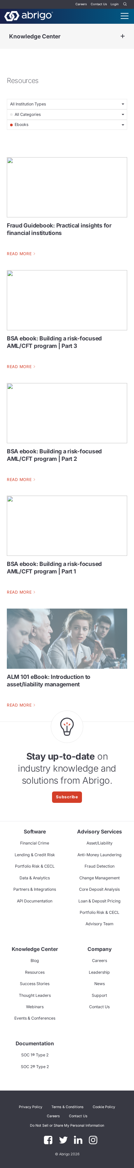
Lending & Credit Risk (35, 854)
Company (99, 949)
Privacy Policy (30, 1107)
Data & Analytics (35, 877)
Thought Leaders (35, 995)
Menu (124, 16)
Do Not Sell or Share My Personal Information (67, 1125)
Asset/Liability (100, 843)
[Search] (125, 4)
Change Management (99, 877)
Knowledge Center (34, 36)
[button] (67, 1125)
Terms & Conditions (67, 1107)
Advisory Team (100, 923)
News (99, 983)
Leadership (99, 972)
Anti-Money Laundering (99, 854)
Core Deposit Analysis (99, 889)
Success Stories (34, 983)
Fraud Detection (99, 866)
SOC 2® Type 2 (35, 1066)
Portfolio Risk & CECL (35, 866)
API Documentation (34, 901)
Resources (35, 972)
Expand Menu (122, 36)
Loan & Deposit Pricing (99, 901)
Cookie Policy (104, 1107)
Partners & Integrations (34, 889)
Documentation (35, 1043)
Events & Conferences (34, 1018)
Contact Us (99, 4)
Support (99, 995)
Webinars (35, 1006)
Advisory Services (99, 832)
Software (35, 832)
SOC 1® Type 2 (34, 1054)
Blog (35, 960)
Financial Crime (34, 843)
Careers (81, 4)
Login (115, 4)
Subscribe (67, 796)
